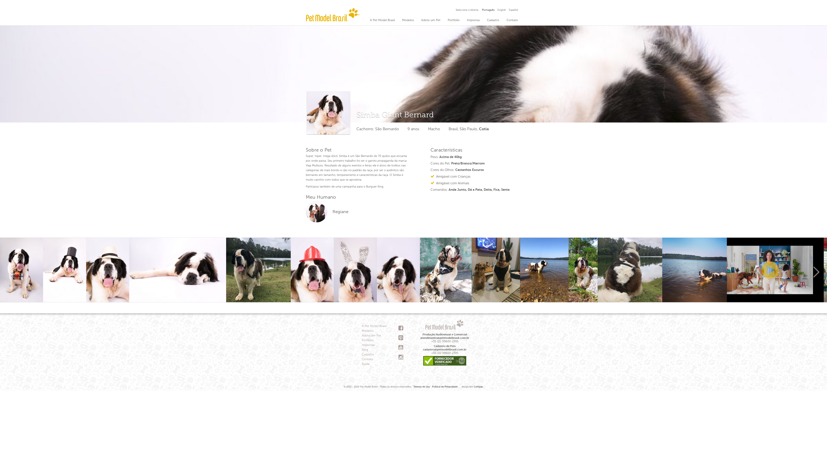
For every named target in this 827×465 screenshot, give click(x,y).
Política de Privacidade (445, 386)
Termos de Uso (422, 386)
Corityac (478, 386)
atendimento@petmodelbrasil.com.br (444, 337)
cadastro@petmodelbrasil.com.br (444, 349)
